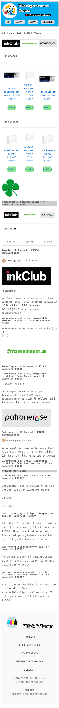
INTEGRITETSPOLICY (29, 661)
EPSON (33, 22)
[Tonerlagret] (29, 43)
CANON (19, 22)
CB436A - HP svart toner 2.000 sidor (29, 96)
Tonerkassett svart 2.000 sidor (47, 100)
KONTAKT (29, 637)
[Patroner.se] (48, 43)
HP (8, 22)
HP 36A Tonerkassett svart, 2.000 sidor (12, 98)
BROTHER (48, 22)
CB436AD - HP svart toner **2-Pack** (29, 158)
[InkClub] (11, 43)
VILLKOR (29, 669)
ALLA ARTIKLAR (29, 645)
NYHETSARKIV (29, 653)
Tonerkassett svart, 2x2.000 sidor (12, 160)
